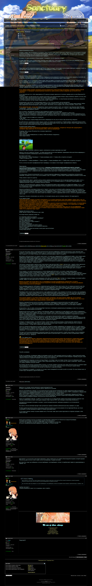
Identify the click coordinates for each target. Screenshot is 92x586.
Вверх (85, 557)
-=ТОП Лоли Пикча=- (53, 530)
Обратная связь (74, 575)
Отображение (83, 45)
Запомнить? (63, 25)
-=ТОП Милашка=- (53, 529)
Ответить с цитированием (82, 243)
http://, (53, 274)
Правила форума (31, 572)
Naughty (49, 533)
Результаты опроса (27, 38)
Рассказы (36, 19)
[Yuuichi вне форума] (12, 434)
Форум (13, 19)
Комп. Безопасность (21, 25)
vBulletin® (46, 581)
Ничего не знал (22, 35)
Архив (82, 575)
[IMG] (29, 567)
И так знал (21, 34)
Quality (57, 533)
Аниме (25, 19)
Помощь (76, 24)
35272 (12, 504)
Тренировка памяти (53, 527)
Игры (41, 19)
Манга (30, 19)
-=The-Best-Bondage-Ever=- (53, 532)
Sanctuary (79, 575)
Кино (47, 19)
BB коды (29, 565)
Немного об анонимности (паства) (47, 43)
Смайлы (29, 566)
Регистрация (82, 24)
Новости (8, 19)
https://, (61, 264)
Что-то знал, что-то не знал (24, 37)
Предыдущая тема (42, 560)
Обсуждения (13, 25)
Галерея (19, 19)
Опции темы (71, 45)
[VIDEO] (29, 569)
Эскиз (53, 533)
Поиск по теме (77, 45)
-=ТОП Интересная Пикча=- (52, 531)
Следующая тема (50, 560)
